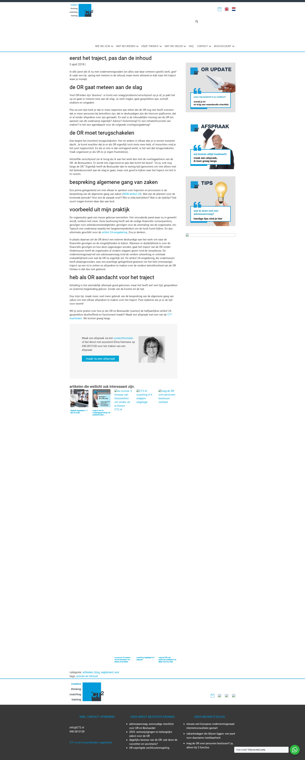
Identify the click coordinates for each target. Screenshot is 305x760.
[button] (196, 21)
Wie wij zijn (102, 46)
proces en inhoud (87, 676)
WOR (117, 672)
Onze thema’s (150, 46)
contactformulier (123, 338)
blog (97, 672)
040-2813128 (77, 731)
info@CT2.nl (77, 727)
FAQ (191, 46)
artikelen (87, 672)
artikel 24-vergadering (114, 232)
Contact (202, 46)
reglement (107, 672)
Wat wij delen (174, 46)
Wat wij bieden (125, 46)
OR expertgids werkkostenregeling (149, 747)
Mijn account (222, 46)
